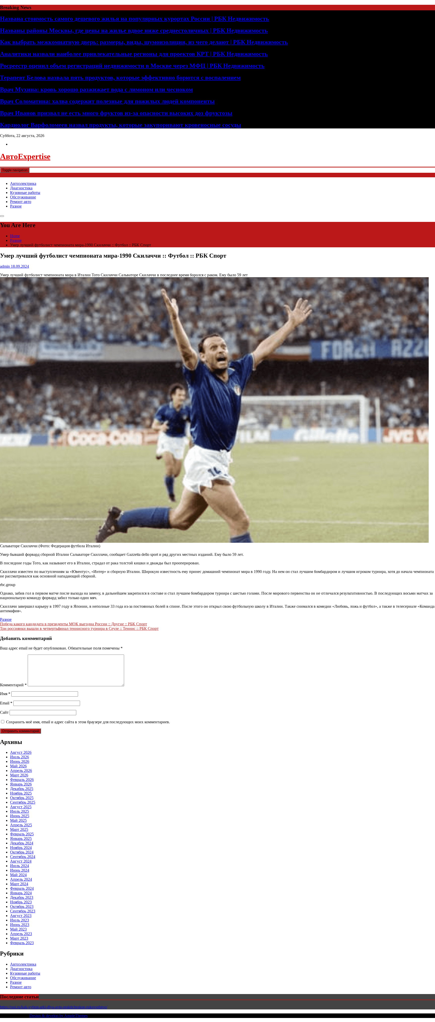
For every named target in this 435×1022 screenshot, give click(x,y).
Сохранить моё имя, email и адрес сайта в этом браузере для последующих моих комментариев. (88, 722)
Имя (5, 694)
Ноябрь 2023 (21, 902)
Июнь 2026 (19, 761)
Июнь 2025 (19, 816)
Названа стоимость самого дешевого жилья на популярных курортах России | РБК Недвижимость (134, 18)
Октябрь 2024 (21, 852)
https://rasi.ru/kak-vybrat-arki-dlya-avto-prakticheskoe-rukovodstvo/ (53, 1007)
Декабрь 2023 (21, 897)
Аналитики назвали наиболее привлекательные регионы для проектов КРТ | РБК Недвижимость (134, 54)
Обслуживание (23, 197)
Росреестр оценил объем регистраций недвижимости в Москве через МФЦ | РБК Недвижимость (132, 65)
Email (6, 703)
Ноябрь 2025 (21, 793)
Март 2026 (19, 775)
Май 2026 (18, 766)
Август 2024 (20, 861)
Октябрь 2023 (21, 906)
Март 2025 (19, 829)
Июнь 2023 (19, 925)
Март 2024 (19, 884)
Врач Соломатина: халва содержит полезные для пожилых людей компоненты (107, 101)
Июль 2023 (19, 920)
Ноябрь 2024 (21, 847)
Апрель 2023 (21, 934)
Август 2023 (20, 915)
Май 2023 (18, 929)
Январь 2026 (21, 784)
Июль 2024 (19, 866)
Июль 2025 (19, 811)
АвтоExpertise (25, 156)
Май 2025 (18, 820)
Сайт (4, 712)
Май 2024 (18, 875)
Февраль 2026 (22, 779)
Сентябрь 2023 (22, 911)
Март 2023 (19, 938)
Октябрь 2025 (21, 798)
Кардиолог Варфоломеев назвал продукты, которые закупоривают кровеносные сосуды (120, 125)
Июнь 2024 (19, 870)
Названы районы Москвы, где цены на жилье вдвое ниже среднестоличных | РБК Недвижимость (134, 30)
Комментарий (13, 685)
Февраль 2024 (22, 888)
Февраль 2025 (22, 834)
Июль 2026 (19, 757)
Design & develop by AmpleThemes (58, 1015)
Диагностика (21, 188)
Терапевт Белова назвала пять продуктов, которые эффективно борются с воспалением (120, 77)
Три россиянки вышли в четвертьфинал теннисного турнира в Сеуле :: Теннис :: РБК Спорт (79, 628)
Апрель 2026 (21, 770)
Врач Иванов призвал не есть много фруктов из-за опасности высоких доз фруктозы (116, 113)
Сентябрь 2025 (22, 802)
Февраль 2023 (22, 943)
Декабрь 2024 (21, 843)
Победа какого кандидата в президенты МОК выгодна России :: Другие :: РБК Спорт (73, 624)
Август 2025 (20, 807)
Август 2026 (20, 752)
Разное (16, 206)
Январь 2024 (21, 893)
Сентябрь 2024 (22, 857)
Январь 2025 (21, 838)
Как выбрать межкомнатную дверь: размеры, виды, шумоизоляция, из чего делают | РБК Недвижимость (144, 42)
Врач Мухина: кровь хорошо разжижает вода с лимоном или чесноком (96, 89)
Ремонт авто (20, 201)
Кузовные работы (25, 192)
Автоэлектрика (23, 183)
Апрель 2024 (21, 879)
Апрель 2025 (21, 825)
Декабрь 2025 (21, 789)
